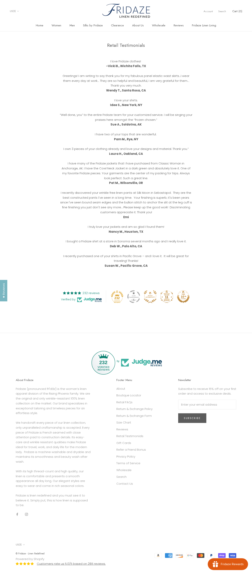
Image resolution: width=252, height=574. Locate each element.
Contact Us (124, 484)
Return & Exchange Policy (134, 409)
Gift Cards (123, 443)
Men (72, 25)
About (120, 389)
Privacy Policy (125, 456)
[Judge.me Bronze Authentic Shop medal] (150, 296)
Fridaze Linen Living (204, 25)
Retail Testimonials (129, 436)
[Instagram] (26, 514)
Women (56, 25)
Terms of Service (128, 463)
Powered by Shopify (30, 559)
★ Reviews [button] (4, 290)
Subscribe (192, 418)
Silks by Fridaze (93, 25)
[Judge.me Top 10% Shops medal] (183, 296)
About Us (138, 25)
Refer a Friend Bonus (131, 450)
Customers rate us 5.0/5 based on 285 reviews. (71, 564)
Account (208, 11)
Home (39, 25)
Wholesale (158, 25)
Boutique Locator (128, 395)
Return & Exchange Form (134, 416)
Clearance (117, 25)
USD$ (13, 11)
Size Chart (123, 422)
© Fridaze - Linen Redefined (30, 553)
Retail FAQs (124, 402)
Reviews (179, 25)
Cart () (237, 11)
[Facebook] (17, 514)
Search (222, 11)
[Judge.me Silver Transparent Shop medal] (133, 296)
